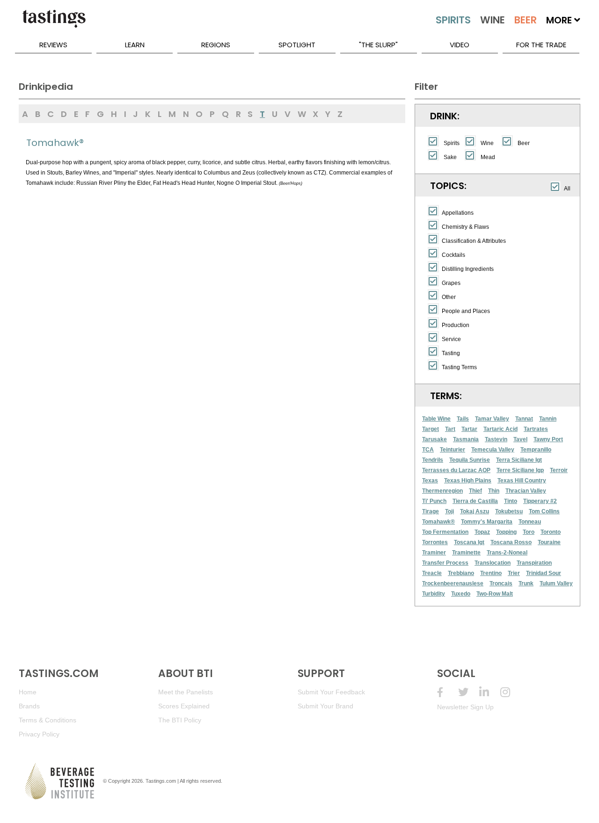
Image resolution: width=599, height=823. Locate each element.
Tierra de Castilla (475, 501)
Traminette (466, 552)
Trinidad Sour (543, 573)
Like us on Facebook (447, 692)
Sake (450, 157)
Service (451, 339)
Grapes (451, 283)
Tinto (510, 501)
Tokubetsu (509, 511)
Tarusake (434, 439)
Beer (524, 143)
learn (135, 45)
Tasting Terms (459, 367)
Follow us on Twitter (468, 692)
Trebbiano (461, 573)
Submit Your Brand (325, 706)
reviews (53, 45)
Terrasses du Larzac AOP (456, 470)
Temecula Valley (492, 449)
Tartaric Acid (500, 429)
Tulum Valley (556, 583)
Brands (29, 706)
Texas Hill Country (521, 480)
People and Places (466, 311)
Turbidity (433, 593)
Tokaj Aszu (474, 511)
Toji (449, 511)
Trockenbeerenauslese (452, 583)
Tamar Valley (492, 418)
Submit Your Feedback (331, 692)
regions (215, 45)
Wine (487, 143)
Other (449, 297)
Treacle (432, 573)
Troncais (500, 583)
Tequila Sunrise (469, 460)
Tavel (520, 439)
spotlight (296, 45)
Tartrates (536, 429)
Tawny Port (548, 439)
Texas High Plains (467, 480)
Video (459, 45)
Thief (475, 491)
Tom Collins (544, 511)
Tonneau (530, 521)
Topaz (482, 532)
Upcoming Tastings (510, 692)
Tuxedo (460, 593)
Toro (528, 532)
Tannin (547, 418)
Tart (450, 429)
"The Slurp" (378, 45)
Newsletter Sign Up (465, 707)
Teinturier (452, 449)
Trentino (491, 573)
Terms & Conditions (47, 720)
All (567, 188)
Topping (506, 532)
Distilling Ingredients (468, 269)
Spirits (452, 143)
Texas (430, 480)
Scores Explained (184, 706)
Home (28, 692)
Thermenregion (442, 491)
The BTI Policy (179, 720)
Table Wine (436, 418)
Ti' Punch (434, 501)
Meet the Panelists (185, 692)
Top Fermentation (445, 532)
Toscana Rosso (511, 542)
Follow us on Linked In (489, 692)
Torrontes (435, 542)
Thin (493, 491)
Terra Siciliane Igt (519, 460)
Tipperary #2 (540, 501)
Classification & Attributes (474, 241)
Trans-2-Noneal (507, 552)
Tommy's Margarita (486, 521)
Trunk (526, 583)
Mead (488, 157)
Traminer (434, 552)
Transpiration (534, 563)
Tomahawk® (438, 521)
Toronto (551, 532)
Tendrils (432, 460)
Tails (463, 418)
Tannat (524, 418)
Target (430, 429)
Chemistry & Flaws (465, 227)
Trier (514, 573)
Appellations (458, 213)
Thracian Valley (525, 491)
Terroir (559, 470)
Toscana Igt (469, 542)
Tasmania (466, 439)
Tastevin (496, 439)
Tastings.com (161, 781)
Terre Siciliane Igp (520, 470)
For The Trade (541, 45)
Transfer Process (445, 563)
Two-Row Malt (494, 593)
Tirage (430, 511)
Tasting (451, 353)
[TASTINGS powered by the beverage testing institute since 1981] (54, 23)
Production (455, 325)
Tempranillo (535, 449)
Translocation (493, 563)
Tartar (469, 429)
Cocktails (453, 255)
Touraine (549, 542)
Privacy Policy (39, 734)
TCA (428, 449)
